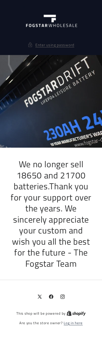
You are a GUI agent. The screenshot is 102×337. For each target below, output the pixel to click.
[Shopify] (76, 313)
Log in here (73, 323)
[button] (51, 44)
